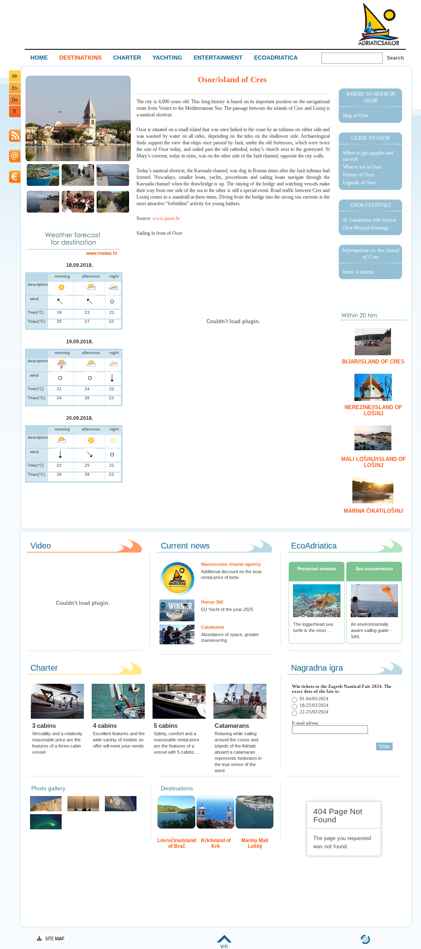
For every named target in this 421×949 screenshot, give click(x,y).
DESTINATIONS (80, 57)
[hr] (15, 80)
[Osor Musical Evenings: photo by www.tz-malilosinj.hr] (78, 211)
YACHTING (167, 57)
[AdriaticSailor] (120, 810)
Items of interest (358, 272)
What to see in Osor (362, 167)
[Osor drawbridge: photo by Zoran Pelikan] (113, 185)
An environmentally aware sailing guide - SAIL (371, 630)
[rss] (15, 140)
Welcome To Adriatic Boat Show (379, 23)
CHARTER (127, 57)
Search (395, 58)
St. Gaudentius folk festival (369, 220)
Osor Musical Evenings (366, 228)
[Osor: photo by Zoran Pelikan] (78, 185)
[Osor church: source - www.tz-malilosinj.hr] (78, 160)
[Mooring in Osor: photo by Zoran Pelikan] (43, 211)
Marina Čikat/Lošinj (373, 511)
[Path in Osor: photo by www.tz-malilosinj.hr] (113, 211)
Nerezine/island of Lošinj (373, 410)
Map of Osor (355, 115)
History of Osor (358, 175)
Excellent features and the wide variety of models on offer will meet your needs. (119, 739)
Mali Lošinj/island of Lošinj (373, 462)
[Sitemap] (52, 941)
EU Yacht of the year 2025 (227, 609)
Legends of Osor (359, 182)
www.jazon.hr (166, 218)
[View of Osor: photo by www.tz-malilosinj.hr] (43, 185)
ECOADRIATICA (276, 57)
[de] (15, 103)
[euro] (15, 181)
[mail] (15, 161)
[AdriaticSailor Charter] (83, 810)
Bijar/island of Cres (373, 362)
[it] (15, 115)
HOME (39, 57)
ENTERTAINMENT (218, 57)
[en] (15, 92)
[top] (224, 946)
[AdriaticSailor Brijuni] (46, 828)
